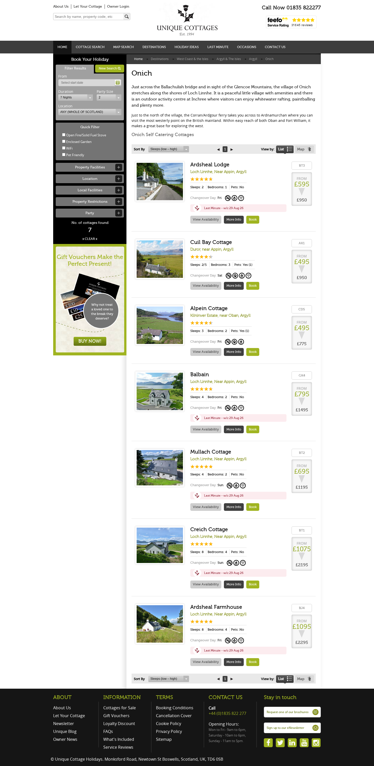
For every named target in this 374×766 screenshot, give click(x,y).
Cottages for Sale (119, 708)
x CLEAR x (89, 239)
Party (89, 213)
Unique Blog (65, 731)
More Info (233, 219)
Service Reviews (118, 747)
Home (62, 47)
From (62, 76)
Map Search (123, 47)
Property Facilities (90, 167)
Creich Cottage (209, 529)
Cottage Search (90, 47)
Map (300, 149)
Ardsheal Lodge (209, 165)
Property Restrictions (90, 202)
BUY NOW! (90, 341)
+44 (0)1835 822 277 (227, 713)
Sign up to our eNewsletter (285, 728)
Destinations (154, 47)
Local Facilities (90, 190)
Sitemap (164, 739)
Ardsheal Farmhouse (216, 607)
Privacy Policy (169, 731)
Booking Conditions (174, 708)
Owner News (65, 739)
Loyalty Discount (119, 723)
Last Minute (217, 47)
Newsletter (63, 723)
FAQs (108, 731)
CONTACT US (225, 697)
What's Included (118, 739)
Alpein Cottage (209, 308)
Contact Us (275, 47)
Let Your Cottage (88, 6)
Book (253, 219)
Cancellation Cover (174, 715)
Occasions (246, 47)
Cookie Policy (168, 723)
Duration (65, 91)
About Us (60, 6)
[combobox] (75, 97)
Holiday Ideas (187, 47)
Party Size (105, 91)
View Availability (206, 219)
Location (65, 106)
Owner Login (118, 6)
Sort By (139, 149)
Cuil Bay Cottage (211, 242)
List (281, 149)
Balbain (199, 374)
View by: (268, 149)
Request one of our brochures (287, 712)
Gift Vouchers (116, 715)
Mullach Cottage (210, 452)
